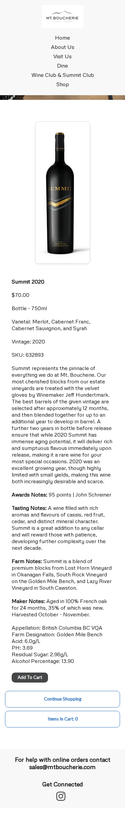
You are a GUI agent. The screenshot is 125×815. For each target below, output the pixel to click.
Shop (62, 84)
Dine (62, 65)
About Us (62, 47)
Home (62, 37)
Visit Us (62, 56)
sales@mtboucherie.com (62, 766)
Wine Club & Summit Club (62, 75)
